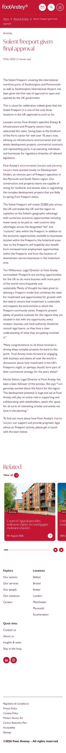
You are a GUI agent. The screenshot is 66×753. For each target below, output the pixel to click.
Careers (7, 602)
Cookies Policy (10, 713)
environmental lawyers (33, 165)
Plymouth (38, 608)
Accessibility (9, 727)
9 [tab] (37, 550)
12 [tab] (48, 550)
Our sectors (10, 577)
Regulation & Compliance (16, 703)
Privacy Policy (10, 708)
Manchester (39, 602)
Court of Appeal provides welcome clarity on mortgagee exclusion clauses (27, 524)
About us (8, 636)
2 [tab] (10, 550)
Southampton (41, 614)
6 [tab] (25, 550)
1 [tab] (6, 550)
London (37, 596)
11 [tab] (44, 550)
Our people (10, 589)
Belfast (37, 577)
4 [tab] (17, 550)
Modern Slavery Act (13, 717)
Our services (10, 583)
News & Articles (21, 19)
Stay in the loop (12, 648)
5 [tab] (21, 550)
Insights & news (12, 642)
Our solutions (11, 596)
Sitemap (7, 732)
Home (6, 19)
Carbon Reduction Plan (15, 722)
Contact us (9, 630)
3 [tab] (14, 550)
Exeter (37, 589)
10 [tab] (40, 550)
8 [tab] (33, 550)
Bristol (37, 583)
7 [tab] (29, 550)
